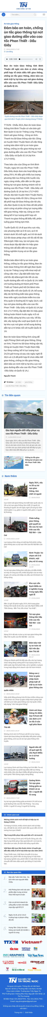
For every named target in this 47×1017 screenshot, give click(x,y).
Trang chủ (18, 1012)
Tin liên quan (12, 395)
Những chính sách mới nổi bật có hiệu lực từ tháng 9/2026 (21, 820)
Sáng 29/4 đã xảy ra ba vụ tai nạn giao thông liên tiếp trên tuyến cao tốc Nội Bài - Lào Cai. (23, 635)
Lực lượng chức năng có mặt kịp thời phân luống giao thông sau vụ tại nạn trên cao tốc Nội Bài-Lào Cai (23, 544)
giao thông (28, 382)
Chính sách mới (13, 815)
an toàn (18, 382)
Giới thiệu (29, 1012)
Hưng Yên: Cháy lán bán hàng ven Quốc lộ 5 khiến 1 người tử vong (19, 930)
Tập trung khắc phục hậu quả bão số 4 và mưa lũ (23, 835)
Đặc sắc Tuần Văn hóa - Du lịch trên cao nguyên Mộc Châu (19, 879)
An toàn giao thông (11, 24)
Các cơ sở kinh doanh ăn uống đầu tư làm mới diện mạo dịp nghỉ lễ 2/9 (18, 904)
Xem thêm (11, 475)
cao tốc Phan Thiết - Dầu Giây (16, 386)
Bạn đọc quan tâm (14, 872)
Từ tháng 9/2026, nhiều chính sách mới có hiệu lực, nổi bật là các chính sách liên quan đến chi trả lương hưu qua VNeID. (23, 827)
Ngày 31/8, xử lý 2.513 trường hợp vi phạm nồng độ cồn (18, 917)
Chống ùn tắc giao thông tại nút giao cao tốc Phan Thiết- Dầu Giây (33, 461)
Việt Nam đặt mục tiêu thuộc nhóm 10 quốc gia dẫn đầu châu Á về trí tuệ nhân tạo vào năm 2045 (23, 849)
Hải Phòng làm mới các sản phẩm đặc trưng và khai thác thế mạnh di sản (19, 892)
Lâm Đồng (9, 52)
